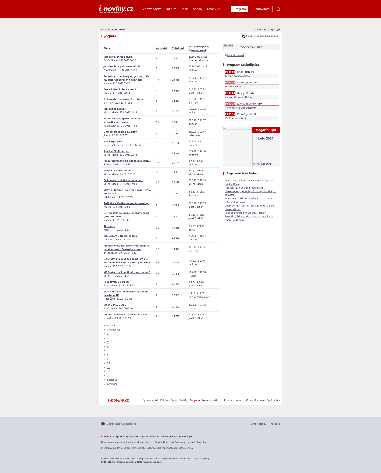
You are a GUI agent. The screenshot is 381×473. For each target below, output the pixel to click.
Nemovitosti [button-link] (261, 9)
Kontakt (239, 400)
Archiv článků (258, 423)
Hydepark (108, 36)
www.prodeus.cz (152, 461)
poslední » (113, 384)
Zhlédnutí (178, 48)
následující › (113, 379)
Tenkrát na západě (115, 108)
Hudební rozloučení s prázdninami (244, 187)
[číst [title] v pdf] (237, 146)
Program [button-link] (240, 9)
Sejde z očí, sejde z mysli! (118, 56)
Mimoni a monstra (235, 86)
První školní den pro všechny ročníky (245, 212)
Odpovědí (161, 48)
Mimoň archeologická (237, 76)
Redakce (260, 400)
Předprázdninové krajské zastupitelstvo (127, 160)
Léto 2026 (265, 138)
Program (194, 400)
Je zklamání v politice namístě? (122, 66)
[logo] (116, 9)
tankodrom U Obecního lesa (120, 236)
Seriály (197, 9)
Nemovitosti (209, 400)
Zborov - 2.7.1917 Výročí (117, 170)
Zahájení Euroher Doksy (238, 97)
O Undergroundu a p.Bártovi (121, 131)
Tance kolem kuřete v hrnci (120, 89)
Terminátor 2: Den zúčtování (241, 107)
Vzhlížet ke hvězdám (236, 118)
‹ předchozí (113, 329)
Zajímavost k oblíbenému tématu (123, 180)
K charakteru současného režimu (123, 99)
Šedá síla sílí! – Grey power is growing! (126, 203)
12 (108, 371)
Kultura (171, 9)
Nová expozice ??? (114, 141)
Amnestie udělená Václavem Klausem (126, 314)
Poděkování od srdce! (116, 282)
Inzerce (228, 400)
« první (111, 325)
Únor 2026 (214, 9)
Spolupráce (273, 400)
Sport (184, 9)
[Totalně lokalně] (234, 55)
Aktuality (109, 226)
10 (108, 363)
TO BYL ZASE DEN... (115, 304)
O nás (249, 400)
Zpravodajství (152, 9)
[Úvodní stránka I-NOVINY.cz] (118, 400)
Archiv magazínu (262, 163)
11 (108, 367)
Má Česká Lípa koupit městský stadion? (127, 272)
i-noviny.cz (107, 436)
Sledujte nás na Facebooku (262, 36)
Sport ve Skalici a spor (116, 151)
